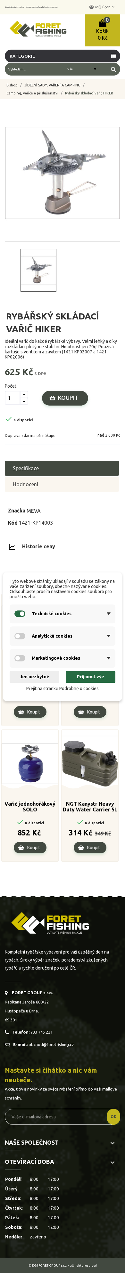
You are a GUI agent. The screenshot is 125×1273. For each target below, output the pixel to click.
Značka (16, 510)
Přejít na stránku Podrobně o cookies (62, 688)
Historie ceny (38, 546)
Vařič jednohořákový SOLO (29, 806)
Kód (13, 523)
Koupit (68, 397)
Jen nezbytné (34, 677)
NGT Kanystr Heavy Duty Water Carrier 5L (90, 806)
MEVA (34, 510)
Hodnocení (25, 484)
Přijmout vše (90, 677)
